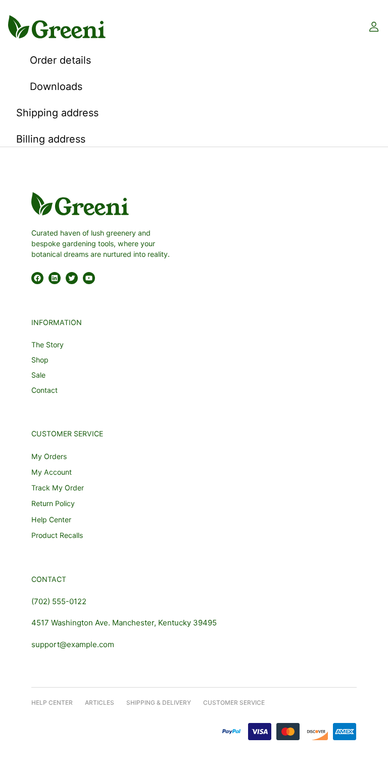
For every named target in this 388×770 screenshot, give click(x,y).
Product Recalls (57, 535)
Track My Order (57, 487)
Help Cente (50, 702)
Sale (38, 375)
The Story (47, 344)
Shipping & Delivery (158, 702)
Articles (99, 702)
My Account (51, 472)
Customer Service (234, 702)
